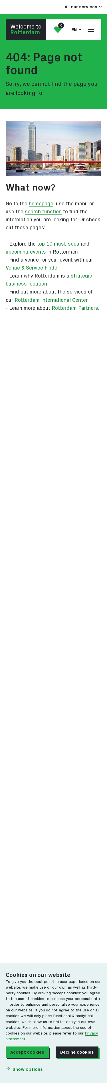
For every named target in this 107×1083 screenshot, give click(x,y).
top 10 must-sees (58, 244)
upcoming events (26, 252)
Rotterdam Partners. (75, 308)
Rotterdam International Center (51, 300)
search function (43, 211)
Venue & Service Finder (32, 268)
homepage (41, 204)
